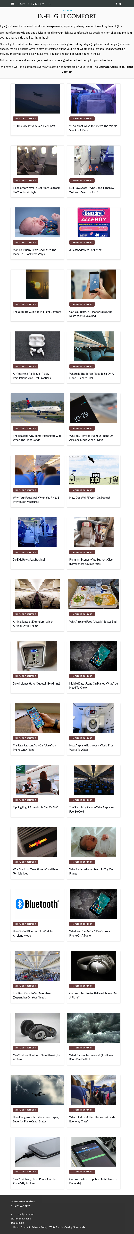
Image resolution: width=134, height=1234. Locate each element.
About (15, 1227)
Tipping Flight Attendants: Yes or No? (35, 807)
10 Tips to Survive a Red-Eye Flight (34, 126)
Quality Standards (74, 1227)
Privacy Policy (40, 1227)
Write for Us (56, 1227)
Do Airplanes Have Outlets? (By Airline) (36, 683)
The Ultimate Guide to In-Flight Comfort (37, 311)
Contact (25, 1227)
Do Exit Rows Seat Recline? (29, 559)
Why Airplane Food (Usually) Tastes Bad (93, 621)
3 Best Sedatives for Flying (85, 250)
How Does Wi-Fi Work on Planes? (89, 497)
